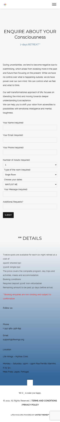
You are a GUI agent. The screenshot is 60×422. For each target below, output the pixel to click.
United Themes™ (42, 415)
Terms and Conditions (44, 400)
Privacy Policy (30, 405)
